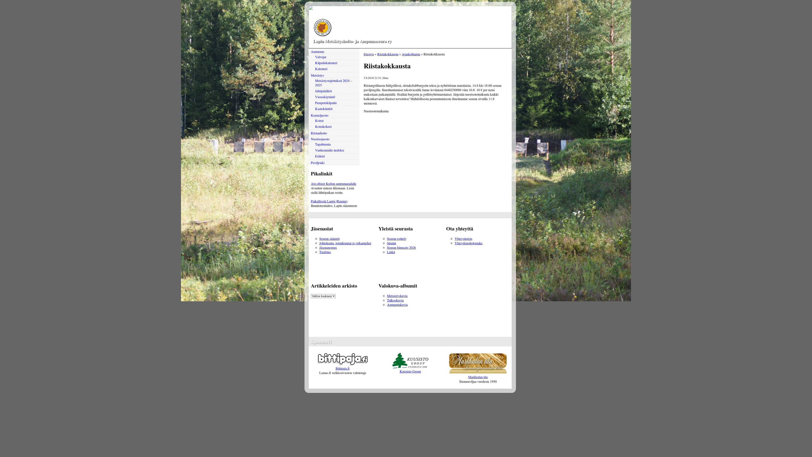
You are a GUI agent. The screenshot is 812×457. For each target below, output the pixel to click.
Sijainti (391, 243)
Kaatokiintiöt (323, 108)
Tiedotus (325, 252)
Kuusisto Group (410, 371)
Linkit (391, 252)
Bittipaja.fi (343, 368)
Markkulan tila (478, 377)
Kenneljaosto (319, 115)
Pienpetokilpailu (326, 102)
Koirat (319, 120)
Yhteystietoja (463, 238)
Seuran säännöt (329, 238)
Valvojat (320, 57)
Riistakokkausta (387, 54)
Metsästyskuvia (397, 295)
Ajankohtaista (411, 54)
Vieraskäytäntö (325, 97)
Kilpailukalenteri (326, 63)
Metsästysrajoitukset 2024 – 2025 (333, 82)
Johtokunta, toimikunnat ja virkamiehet (345, 243)
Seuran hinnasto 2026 (401, 247)
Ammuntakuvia (397, 304)
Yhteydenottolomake (469, 243)
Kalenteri (321, 68)
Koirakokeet (323, 126)
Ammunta (317, 51)
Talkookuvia (395, 300)
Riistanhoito (319, 133)
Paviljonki (317, 162)
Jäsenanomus (328, 247)
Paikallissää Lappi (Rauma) (329, 201)
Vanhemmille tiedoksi (329, 150)
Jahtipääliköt (323, 91)
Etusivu (369, 54)
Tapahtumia (323, 144)
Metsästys (317, 75)
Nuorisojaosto (320, 139)
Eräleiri (320, 156)
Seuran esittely (396, 238)
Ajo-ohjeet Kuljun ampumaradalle (333, 183)
